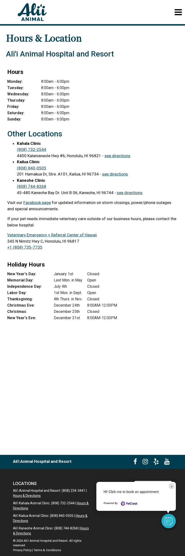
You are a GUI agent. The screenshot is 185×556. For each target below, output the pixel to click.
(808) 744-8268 (31, 186)
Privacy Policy (22, 550)
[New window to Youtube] (167, 463)
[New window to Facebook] (135, 463)
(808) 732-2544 (31, 149)
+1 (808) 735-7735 (24, 247)
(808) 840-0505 (31, 168)
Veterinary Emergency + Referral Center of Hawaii (52, 234)
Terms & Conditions (47, 550)
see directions (117, 155)
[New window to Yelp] (156, 463)
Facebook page (37, 202)
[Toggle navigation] (178, 12)
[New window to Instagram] (145, 463)
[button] (168, 521)
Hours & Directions (27, 496)
